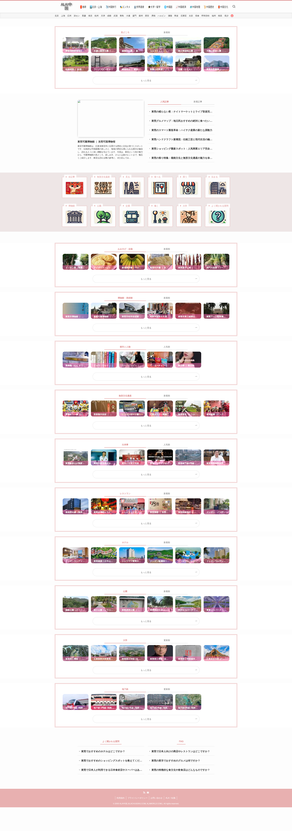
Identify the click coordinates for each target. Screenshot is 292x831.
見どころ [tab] (125, 32)
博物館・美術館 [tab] (125, 297)
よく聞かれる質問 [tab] (110, 741)
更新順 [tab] (167, 640)
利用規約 (121, 797)
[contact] (147, 792)
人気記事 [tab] (164, 101)
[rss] (144, 792)
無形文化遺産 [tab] (125, 395)
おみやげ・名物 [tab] (125, 248)
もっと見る (146, 80)
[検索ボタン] (234, 7)
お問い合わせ (156, 797)
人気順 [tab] (167, 346)
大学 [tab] (125, 640)
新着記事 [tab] (198, 101)
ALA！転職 (170, 797)
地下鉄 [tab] (125, 689)
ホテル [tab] (125, 542)
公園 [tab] (125, 591)
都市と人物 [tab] (125, 346)
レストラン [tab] (125, 493)
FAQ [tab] (181, 741)
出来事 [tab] (125, 444)
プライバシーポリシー (138, 797)
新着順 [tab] (167, 32)
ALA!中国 (66, 6)
